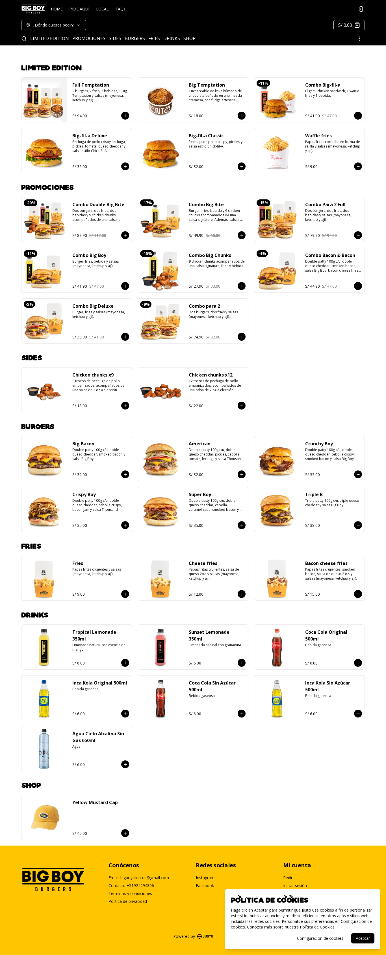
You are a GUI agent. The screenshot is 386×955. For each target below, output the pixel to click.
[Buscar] (24, 38)
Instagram (205, 877)
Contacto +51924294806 (131, 885)
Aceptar (363, 938)
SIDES (115, 38)
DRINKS (171, 38)
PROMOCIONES (88, 38)
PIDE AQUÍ (79, 9)
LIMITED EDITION (49, 38)
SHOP (189, 38)
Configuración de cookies (320, 938)
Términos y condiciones (130, 893)
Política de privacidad (128, 901)
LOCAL (102, 9)
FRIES (154, 38)
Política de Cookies (317, 927)
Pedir (287, 877)
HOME (57, 9)
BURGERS (135, 38)
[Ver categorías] (360, 39)
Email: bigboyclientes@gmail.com (139, 877)
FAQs (120, 9)
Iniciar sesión (295, 885)
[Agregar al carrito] (125, 116)
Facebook (205, 885)
